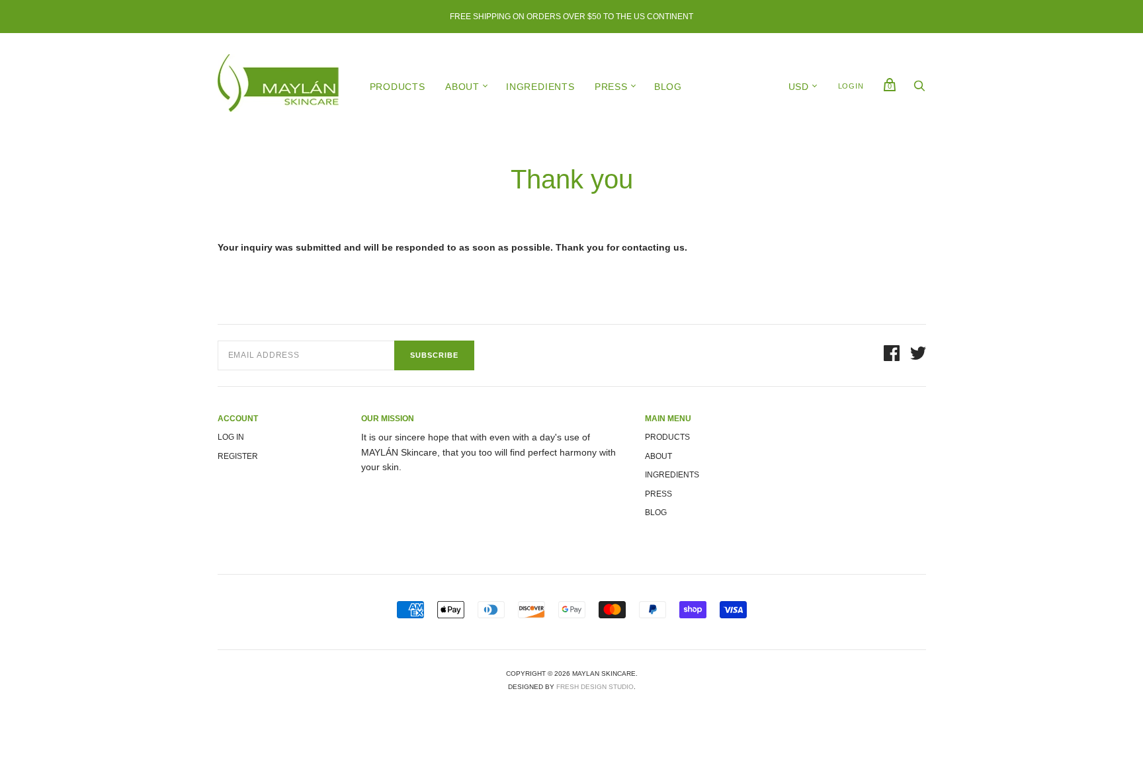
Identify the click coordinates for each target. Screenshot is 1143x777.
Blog (668, 86)
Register (238, 456)
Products (397, 86)
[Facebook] (892, 355)
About (462, 86)
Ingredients (540, 86)
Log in (231, 437)
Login (851, 86)
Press (611, 86)
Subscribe (434, 355)
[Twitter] (918, 355)
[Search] (919, 89)
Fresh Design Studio (595, 686)
